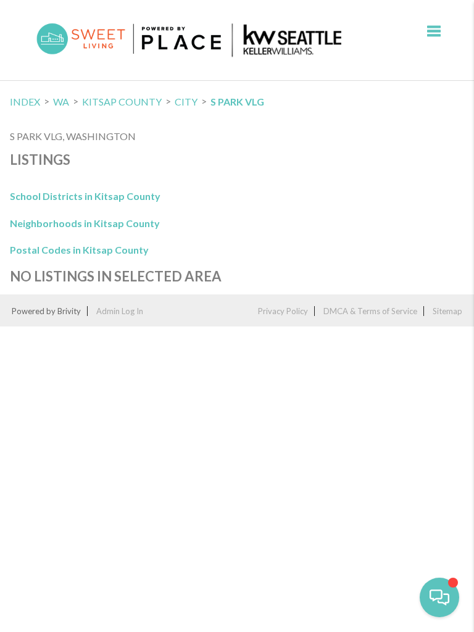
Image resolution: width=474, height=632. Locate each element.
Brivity (69, 311)
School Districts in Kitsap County (85, 196)
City (186, 101)
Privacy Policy (283, 311)
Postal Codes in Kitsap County (79, 250)
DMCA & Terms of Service (370, 311)
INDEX (25, 101)
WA (61, 101)
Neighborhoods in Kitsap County (85, 223)
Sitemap (447, 311)
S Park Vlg (237, 101)
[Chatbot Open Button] (439, 597)
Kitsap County (122, 101)
